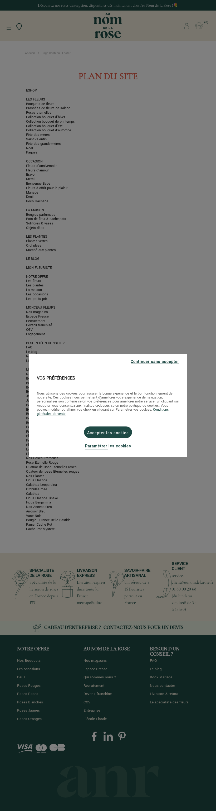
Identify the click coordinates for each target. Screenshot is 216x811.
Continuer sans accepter (155, 361)
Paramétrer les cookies (108, 446)
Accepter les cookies (108, 433)
